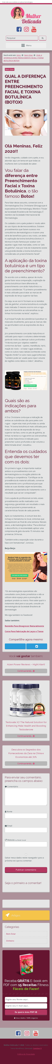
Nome (9, 811)
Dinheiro (10, 940)
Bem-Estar (9, 69)
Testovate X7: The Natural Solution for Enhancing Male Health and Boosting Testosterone (26, 726)
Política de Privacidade (26, 1054)
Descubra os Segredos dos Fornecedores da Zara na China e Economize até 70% (26, 753)
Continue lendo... (25, 671)
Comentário (12, 786)
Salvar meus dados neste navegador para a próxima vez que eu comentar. (24, 859)
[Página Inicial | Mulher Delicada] (26, 14)
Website (16, 840)
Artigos (15, 915)
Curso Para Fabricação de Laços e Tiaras (24, 631)
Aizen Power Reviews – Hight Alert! (26, 664)
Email (9, 825)
